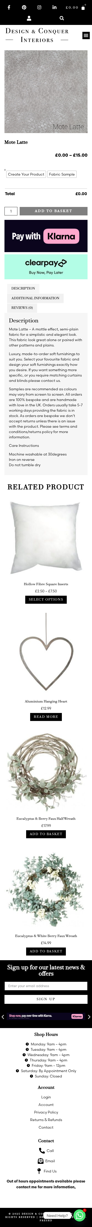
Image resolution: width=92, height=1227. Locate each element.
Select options (46, 599)
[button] (61, 18)
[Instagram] (39, 7)
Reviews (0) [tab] (22, 308)
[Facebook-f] (8, 7)
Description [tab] (23, 288)
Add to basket (53, 211)
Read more (46, 717)
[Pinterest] (24, 7)
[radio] (26, 174)
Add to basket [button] (46, 834)
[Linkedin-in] (54, 7)
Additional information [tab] (35, 298)
